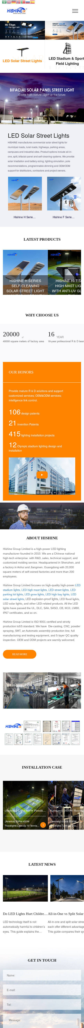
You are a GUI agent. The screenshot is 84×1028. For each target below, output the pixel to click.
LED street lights (58, 589)
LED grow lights (34, 594)
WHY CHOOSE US (42, 315)
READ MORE (19, 654)
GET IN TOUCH (42, 960)
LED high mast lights (34, 589)
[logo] (15, 11)
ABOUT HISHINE (42, 538)
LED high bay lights (57, 594)
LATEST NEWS (42, 864)
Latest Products (42, 239)
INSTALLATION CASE (42, 767)
